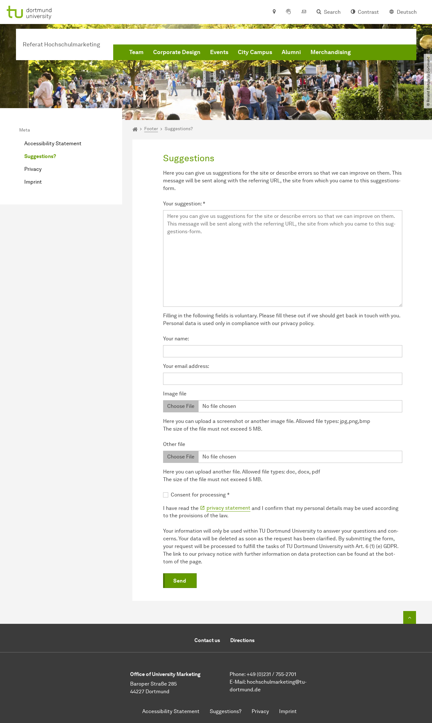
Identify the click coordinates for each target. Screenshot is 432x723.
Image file (174, 394)
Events (219, 52)
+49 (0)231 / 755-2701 (271, 674)
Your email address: (186, 366)
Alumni (291, 52)
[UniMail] (303, 12)
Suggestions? (40, 156)
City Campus (255, 52)
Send (179, 581)
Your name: (176, 339)
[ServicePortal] (288, 12)
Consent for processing (200, 495)
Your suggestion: (184, 204)
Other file (174, 444)
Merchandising (330, 52)
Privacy (33, 169)
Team (136, 52)
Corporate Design (176, 52)
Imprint (33, 182)
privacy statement (228, 508)
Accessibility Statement (53, 143)
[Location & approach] (274, 12)
